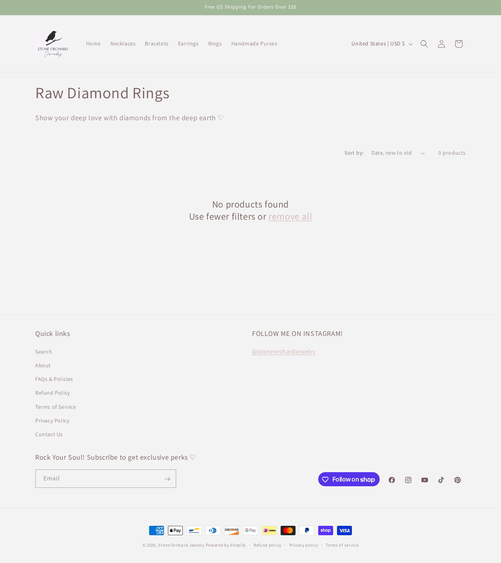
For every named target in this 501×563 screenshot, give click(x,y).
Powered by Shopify (226, 545)
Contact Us (49, 433)
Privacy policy (303, 544)
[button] (424, 43)
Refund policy (267, 544)
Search (43, 351)
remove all (290, 216)
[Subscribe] (167, 479)
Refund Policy (52, 392)
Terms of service (342, 544)
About (43, 364)
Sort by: (353, 152)
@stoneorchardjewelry (283, 351)
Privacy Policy (52, 420)
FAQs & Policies (54, 378)
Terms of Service (55, 406)
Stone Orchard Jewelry (181, 545)
